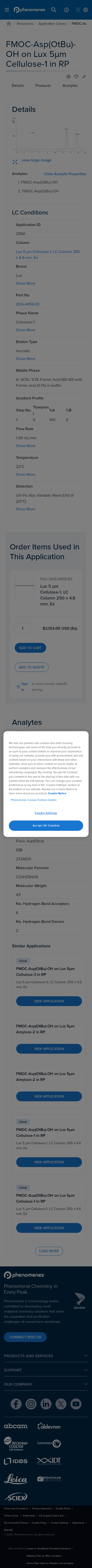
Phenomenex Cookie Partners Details (33, 800)
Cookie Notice (57, 793)
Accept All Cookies (46, 825)
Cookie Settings (46, 813)
